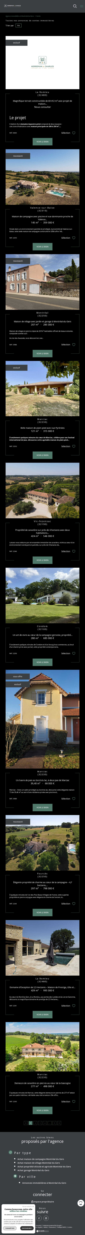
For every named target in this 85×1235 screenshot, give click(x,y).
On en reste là (27, 1206)
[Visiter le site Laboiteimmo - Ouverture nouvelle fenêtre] (42, 1231)
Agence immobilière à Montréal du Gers (20, 16)
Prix (18, 25)
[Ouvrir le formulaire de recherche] (75, 6)
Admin (45, 1227)
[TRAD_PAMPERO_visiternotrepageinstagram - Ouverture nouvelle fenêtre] (46, 1218)
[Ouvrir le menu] (81, 6)
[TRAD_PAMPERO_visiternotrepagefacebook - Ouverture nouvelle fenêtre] (39, 1218)
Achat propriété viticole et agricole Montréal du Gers (44, 1166)
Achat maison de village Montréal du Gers (39, 1162)
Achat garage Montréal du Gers (33, 1170)
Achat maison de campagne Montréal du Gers (41, 1159)
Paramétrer (9, 1228)
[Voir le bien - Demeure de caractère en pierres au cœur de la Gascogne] (42, 1046)
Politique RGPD (61, 1227)
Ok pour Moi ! (27, 1228)
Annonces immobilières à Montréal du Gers (44, 1183)
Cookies (69, 1227)
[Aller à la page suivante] (59, 1123)
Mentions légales (37, 1227)
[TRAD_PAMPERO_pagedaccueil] (12, 7)
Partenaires (52, 1227)
